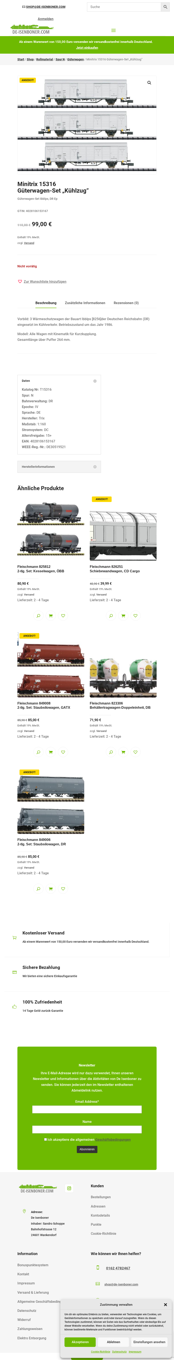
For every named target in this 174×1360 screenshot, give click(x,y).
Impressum (135, 1351)
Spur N (60, 59)
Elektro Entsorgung (31, 1338)
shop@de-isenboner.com (45, 6)
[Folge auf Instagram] (69, 1188)
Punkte (96, 1225)
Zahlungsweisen (29, 1329)
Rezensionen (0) (126, 303)
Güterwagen (75, 59)
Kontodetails (100, 1215)
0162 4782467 (118, 1268)
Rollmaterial (44, 59)
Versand (29, 243)
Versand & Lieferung (33, 1293)
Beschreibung (45, 303)
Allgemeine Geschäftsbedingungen (44, 1302)
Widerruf (24, 1320)
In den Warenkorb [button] (51, 616)
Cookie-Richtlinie (100, 1351)
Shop (30, 59)
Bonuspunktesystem (32, 1265)
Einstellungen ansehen (149, 1342)
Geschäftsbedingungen (113, 1140)
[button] (165, 1305)
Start (20, 59)
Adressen (98, 1206)
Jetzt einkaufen (87, 48)
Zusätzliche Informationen (85, 303)
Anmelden (45, 19)
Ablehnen (113, 1342)
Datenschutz (119, 1351)
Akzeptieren (80, 1342)
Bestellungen (101, 1197)
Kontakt (23, 1274)
